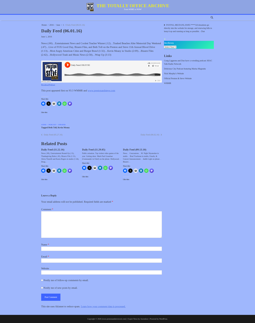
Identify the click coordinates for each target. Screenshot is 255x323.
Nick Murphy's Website (174, 73)
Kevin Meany (64, 127)
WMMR (167, 83)
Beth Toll (52, 127)
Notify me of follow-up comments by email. (66, 280)
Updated (62, 124)
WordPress (163, 319)
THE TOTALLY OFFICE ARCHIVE (133, 5)
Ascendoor (144, 319)
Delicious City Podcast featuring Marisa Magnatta (185, 69)
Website (45, 268)
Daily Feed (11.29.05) (93, 149)
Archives (169, 42)
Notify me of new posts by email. (61, 287)
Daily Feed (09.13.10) (134, 149)
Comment (47, 209)
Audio (43, 124)
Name (45, 244)
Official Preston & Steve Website (178, 78)
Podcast (52, 124)
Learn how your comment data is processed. (103, 306)
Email (45, 256)
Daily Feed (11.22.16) (52, 149)
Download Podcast (48, 85)
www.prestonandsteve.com (101, 90)
